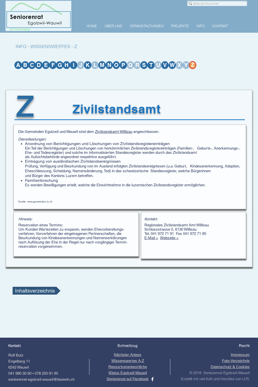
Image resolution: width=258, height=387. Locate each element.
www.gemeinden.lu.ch (39, 201)
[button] (80, 65)
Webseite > (169, 238)
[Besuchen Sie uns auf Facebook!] (152, 379)
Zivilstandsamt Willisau (113, 131)
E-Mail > (151, 238)
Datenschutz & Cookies (230, 367)
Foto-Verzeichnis (236, 361)
